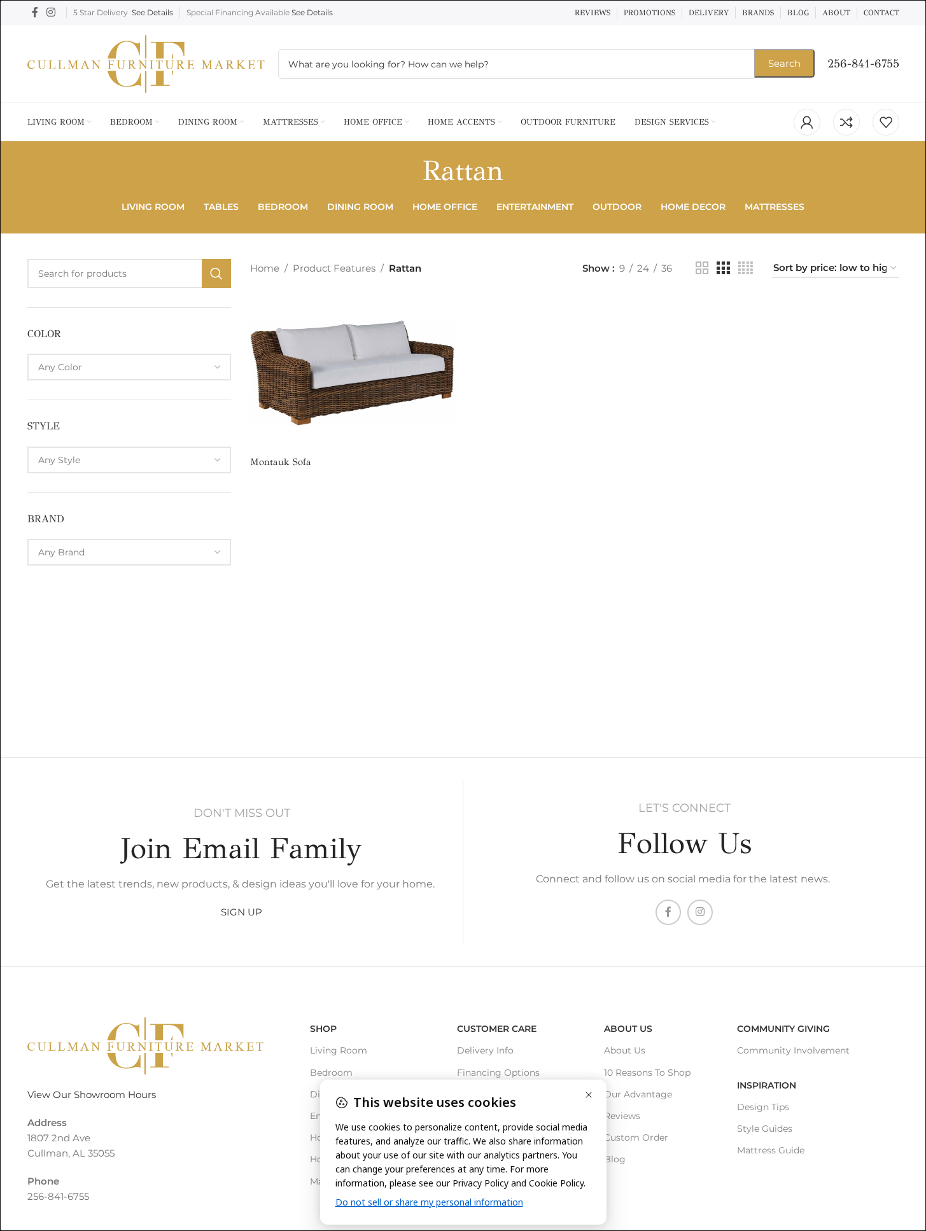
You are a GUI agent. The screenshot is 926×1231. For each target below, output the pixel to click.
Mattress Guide (770, 1150)
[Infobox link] (863, 64)
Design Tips (763, 1107)
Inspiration (766, 1085)
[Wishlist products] (886, 122)
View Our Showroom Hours (91, 1094)
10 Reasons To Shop (647, 1072)
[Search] (216, 273)
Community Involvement (793, 1050)
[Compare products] (846, 122)
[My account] (807, 122)
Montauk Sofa (280, 462)
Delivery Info (485, 1050)
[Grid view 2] (702, 268)
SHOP (323, 1028)
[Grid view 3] (723, 268)
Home (264, 268)
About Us (628, 1028)
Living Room (338, 1050)
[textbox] (129, 367)
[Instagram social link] (51, 12)
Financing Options (498, 1072)
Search (784, 63)
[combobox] (129, 367)
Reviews (622, 1116)
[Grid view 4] (745, 268)
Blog (615, 1159)
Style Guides (764, 1128)
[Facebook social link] (35, 12)
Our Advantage (638, 1094)
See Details (152, 12)
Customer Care (497, 1028)
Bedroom (331, 1072)
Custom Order (636, 1137)
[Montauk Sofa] (352, 373)
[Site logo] (146, 63)
